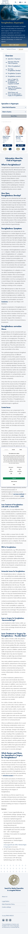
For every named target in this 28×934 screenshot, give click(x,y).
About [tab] (21, 449)
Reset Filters (14, 116)
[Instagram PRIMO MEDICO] (10, 920)
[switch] (19, 469)
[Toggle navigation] (25, 2)
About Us (4, 896)
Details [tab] (13, 449)
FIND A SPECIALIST (14, 45)
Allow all (14, 478)
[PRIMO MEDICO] (5, 2)
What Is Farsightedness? (14, 66)
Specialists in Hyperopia (14, 58)
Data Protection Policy (8, 904)
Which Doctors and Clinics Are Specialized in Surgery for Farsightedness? (15, 94)
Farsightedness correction (14, 76)
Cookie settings (6, 907)
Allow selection (14, 481)
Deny (14, 484)
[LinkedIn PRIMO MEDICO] (3, 920)
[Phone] (10, 149)
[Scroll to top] (25, 931)
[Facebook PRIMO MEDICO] (6, 920)
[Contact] (4, 149)
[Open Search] (15, 2)
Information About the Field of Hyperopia (13, 62)
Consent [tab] (6, 449)
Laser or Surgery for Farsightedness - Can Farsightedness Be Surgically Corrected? (13, 81)
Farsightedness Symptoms (14, 73)
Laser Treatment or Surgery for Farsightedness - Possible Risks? (15, 88)
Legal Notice (5, 901)
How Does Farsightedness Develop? (14, 69)
